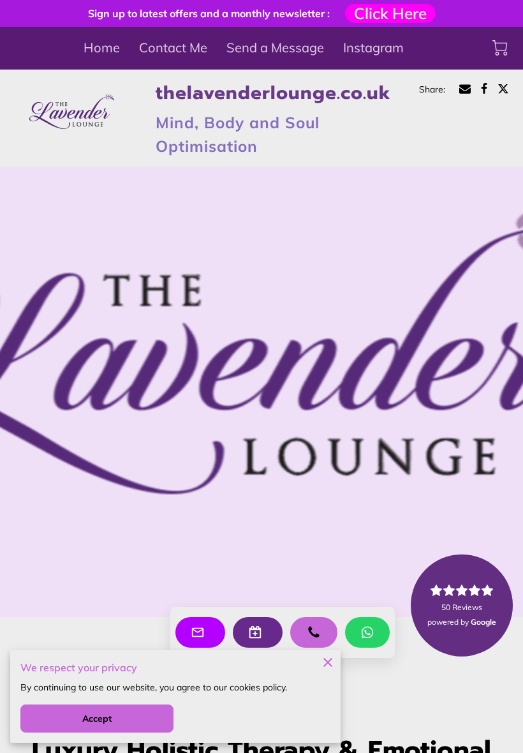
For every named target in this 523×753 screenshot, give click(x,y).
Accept (97, 718)
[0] (500, 48)
